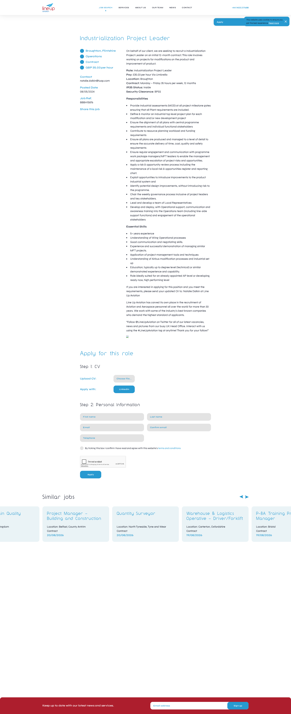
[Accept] (285, 21)
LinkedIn (124, 389)
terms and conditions (169, 448)
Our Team (157, 8)
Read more (274, 23)
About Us (140, 8)
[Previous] (241, 497)
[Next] (247, 497)
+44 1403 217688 (240, 7)
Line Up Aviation (48, 7)
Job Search (105, 8)
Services (124, 8)
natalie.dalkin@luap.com (95, 80)
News (172, 8)
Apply (220, 22)
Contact (187, 8)
